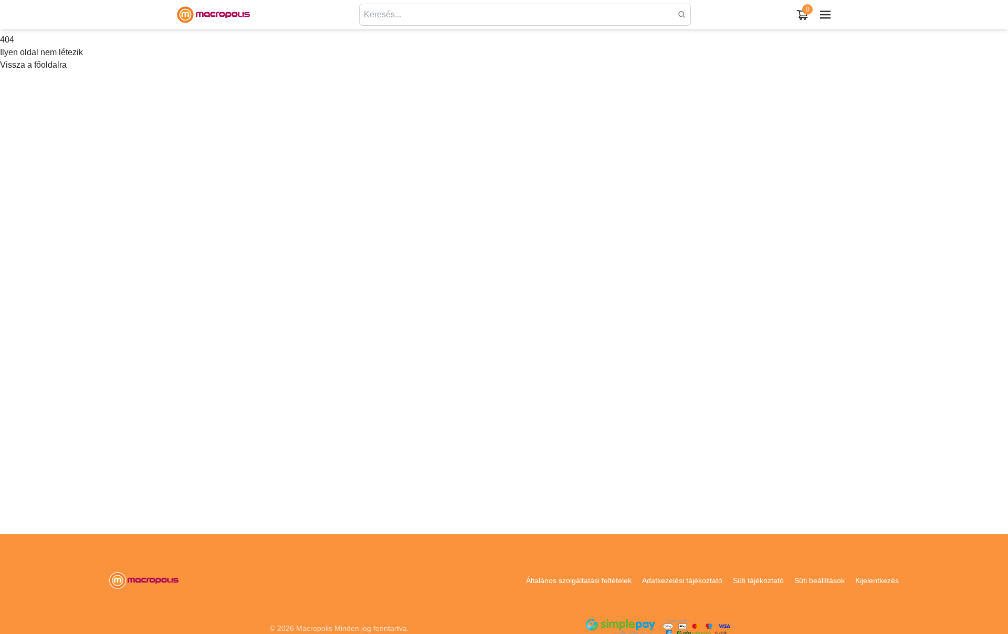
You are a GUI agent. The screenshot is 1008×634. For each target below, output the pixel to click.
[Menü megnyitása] (825, 14)
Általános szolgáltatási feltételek (579, 580)
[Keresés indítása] (682, 14)
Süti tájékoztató (758, 580)
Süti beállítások (819, 580)
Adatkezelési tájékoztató (682, 580)
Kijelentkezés (877, 580)
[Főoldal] (213, 14)
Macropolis (314, 628)
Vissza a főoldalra (33, 64)
